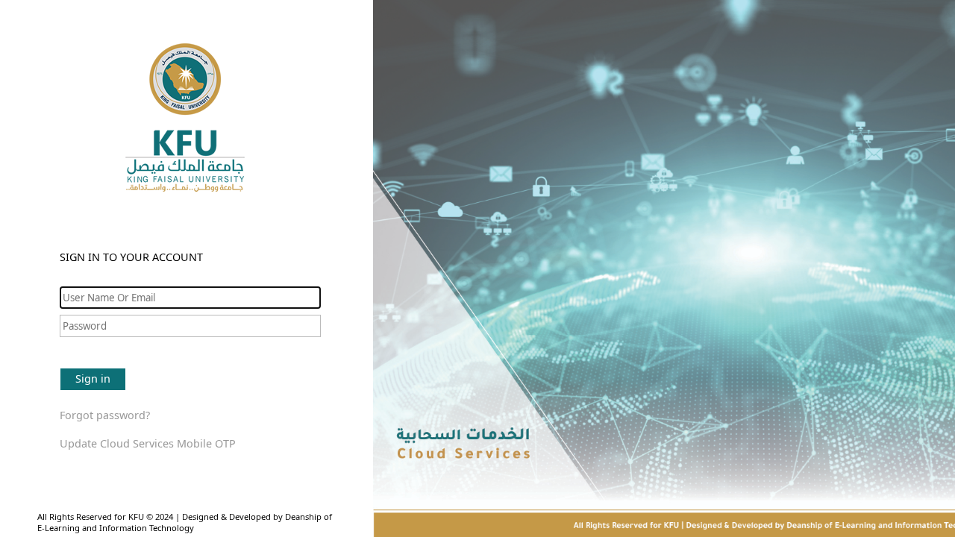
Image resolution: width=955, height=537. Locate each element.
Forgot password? (105, 415)
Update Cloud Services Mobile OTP (148, 443)
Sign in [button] (92, 378)
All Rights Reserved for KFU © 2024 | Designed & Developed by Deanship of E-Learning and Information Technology (184, 522)
